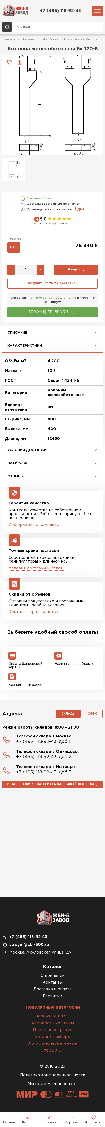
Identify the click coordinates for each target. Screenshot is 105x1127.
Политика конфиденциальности (52, 1075)
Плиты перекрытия (52, 1030)
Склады (68, 713)
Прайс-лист (19, 463)
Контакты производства (33, 612)
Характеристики (24, 345)
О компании (52, 976)
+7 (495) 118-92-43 (60, 11)
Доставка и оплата (52, 989)
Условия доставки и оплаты (37, 568)
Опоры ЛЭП (53, 1050)
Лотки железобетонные (52, 1043)
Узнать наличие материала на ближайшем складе (53, 784)
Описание (17, 332)
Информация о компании (34, 525)
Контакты (53, 982)
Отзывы (15, 476)
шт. (13, 247)
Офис (92, 713)
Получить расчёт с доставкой (52, 283)
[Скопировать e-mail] (73, 312)
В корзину (76, 269)
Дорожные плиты (52, 1016)
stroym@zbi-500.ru (29, 945)
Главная (8, 39)
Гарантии (52, 996)
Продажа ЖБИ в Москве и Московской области (60, 39)
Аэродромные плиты (52, 1023)
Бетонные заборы (52, 1037)
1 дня (79, 209)
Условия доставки (27, 450)
